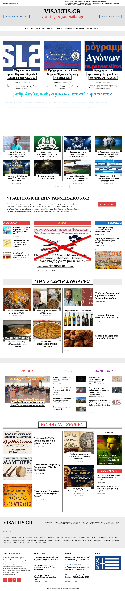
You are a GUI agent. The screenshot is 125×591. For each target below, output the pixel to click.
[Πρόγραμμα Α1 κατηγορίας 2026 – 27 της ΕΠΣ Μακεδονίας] (47, 144)
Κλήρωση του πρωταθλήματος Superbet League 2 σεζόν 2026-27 (22, 74)
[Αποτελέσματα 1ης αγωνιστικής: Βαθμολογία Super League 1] (77, 168)
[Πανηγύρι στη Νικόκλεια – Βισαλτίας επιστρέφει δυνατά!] (17, 495)
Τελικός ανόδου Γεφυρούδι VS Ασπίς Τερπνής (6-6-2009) (21, 255)
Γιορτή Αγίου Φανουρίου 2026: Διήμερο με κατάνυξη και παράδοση (107, 240)
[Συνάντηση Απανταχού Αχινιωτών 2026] (47, 168)
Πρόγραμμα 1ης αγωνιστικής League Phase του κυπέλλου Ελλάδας (103, 74)
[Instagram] (10, 580)
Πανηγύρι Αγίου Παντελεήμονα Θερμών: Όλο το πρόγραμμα (78, 491)
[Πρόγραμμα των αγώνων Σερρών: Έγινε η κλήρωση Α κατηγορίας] (62, 56)
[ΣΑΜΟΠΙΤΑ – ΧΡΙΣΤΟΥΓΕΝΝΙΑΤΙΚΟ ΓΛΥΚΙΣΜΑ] (47, 330)
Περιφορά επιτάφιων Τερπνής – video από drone (61, 379)
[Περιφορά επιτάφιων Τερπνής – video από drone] (81, 379)
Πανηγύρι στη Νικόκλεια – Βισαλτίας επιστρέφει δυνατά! (46, 494)
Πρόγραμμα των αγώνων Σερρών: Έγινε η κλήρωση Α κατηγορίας (62, 74)
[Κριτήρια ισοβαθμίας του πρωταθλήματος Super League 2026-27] (16, 168)
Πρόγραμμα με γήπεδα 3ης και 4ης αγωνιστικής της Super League (108, 154)
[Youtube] (19, 580)
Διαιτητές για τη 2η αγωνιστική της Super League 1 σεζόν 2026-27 (16, 154)
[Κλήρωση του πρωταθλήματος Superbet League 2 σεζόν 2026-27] (21, 56)
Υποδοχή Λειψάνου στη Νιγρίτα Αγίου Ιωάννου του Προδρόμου (79, 456)
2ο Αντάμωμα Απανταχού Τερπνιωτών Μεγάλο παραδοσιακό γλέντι (104, 229)
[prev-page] (4, 264)
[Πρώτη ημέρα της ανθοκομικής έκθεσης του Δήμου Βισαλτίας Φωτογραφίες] (117, 390)
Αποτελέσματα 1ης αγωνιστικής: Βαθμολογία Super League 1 (77, 178)
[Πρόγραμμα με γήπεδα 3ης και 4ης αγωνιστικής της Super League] (108, 144)
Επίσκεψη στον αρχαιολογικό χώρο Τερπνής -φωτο (96, 379)
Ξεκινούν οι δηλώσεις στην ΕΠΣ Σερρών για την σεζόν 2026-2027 (21, 230)
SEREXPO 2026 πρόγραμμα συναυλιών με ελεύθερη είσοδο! (108, 477)
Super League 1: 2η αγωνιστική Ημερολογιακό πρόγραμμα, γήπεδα (108, 178)
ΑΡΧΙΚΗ (36, 572)
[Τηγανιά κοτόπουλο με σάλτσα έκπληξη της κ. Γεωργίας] (17, 330)
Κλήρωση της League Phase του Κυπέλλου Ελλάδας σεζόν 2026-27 (78, 154)
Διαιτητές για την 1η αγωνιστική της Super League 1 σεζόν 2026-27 (109, 457)
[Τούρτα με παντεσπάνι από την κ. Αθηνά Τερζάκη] (17, 299)
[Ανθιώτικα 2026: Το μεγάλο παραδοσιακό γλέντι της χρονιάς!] (17, 442)
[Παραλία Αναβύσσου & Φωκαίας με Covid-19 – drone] (81, 390)
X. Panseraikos (16, 82)
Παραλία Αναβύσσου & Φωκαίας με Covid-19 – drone (62, 390)
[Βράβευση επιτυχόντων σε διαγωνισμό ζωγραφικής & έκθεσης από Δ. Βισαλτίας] (117, 402)
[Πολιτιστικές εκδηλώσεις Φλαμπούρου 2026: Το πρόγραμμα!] (17, 468)
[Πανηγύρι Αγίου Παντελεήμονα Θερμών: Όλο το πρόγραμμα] (79, 477)
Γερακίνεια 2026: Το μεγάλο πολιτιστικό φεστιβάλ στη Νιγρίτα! (108, 488)
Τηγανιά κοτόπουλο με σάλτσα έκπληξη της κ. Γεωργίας (17, 344)
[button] (104, 28)
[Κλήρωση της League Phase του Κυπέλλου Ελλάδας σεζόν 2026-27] (77, 144)
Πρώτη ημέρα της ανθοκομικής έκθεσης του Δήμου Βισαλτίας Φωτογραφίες (99, 391)
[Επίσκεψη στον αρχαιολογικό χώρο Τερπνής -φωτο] (117, 379)
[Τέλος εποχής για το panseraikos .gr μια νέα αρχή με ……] (62, 243)
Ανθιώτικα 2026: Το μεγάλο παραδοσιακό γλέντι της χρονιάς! (44, 441)
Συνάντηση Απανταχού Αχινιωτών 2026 (47, 177)
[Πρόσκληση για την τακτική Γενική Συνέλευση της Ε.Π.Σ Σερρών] (7, 243)
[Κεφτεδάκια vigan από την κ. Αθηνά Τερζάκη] (78, 338)
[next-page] (7, 264)
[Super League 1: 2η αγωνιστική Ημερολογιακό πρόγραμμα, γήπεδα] (108, 168)
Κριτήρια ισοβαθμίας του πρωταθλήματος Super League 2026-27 (17, 178)
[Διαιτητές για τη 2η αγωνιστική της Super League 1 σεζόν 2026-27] (16, 144)
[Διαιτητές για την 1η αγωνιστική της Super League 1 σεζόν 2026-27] (109, 450)
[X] (14, 580)
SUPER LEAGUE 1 (69, 564)
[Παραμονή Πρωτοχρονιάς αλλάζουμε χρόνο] (47, 299)
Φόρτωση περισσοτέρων (61, 186)
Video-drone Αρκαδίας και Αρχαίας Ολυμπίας (63, 399)
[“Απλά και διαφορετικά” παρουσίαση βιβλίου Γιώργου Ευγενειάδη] (78, 297)
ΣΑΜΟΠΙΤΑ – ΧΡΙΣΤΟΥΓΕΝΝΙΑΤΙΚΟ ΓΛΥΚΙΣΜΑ (47, 344)
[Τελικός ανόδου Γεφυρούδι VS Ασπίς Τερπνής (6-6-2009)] (7, 255)
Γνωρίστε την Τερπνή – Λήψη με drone (62, 408)
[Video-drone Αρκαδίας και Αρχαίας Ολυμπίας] (81, 400)
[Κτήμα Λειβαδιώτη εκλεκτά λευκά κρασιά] (78, 317)
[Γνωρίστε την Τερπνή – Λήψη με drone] (81, 409)
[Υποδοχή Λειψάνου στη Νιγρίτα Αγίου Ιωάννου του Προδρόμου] (79, 442)
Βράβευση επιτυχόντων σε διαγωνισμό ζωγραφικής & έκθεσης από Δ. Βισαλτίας (99, 402)
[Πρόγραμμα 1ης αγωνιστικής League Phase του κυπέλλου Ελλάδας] (103, 56)
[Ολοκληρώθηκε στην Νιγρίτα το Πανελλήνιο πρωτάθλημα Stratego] (27, 389)
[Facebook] (5, 580)
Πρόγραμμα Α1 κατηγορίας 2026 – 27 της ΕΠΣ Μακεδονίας (47, 154)
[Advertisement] (62, 124)
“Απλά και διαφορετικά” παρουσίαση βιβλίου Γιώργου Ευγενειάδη (107, 295)
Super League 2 (38, 562)
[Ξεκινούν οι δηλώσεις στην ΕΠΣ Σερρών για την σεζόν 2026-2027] (7, 230)
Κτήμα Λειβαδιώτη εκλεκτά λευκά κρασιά (106, 316)
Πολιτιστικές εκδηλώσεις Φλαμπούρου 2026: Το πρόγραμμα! (47, 467)
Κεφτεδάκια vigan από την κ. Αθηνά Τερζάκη (106, 337)
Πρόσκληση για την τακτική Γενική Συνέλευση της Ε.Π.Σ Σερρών (21, 243)
